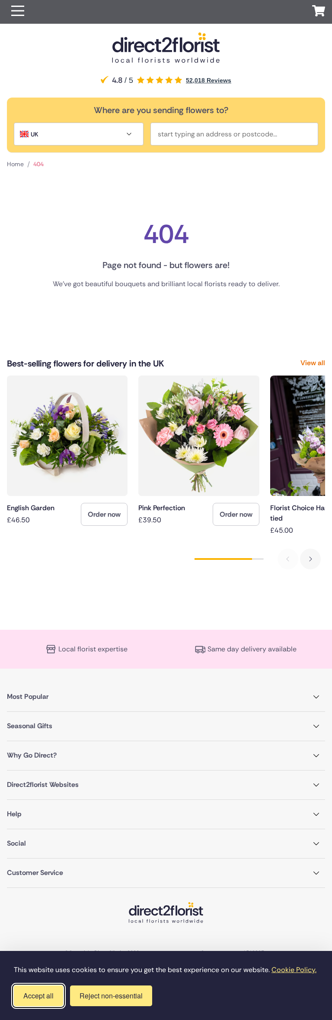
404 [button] (38, 164)
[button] (18, 12)
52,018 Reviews (208, 80)
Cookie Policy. (293, 969)
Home (15, 164)
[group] (67, 451)
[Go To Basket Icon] (318, 12)
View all (312, 362)
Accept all (38, 996)
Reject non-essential (111, 996)
